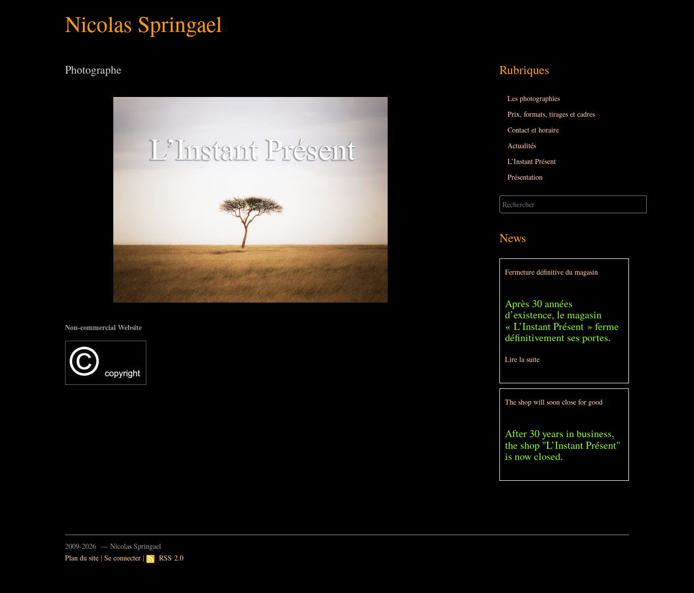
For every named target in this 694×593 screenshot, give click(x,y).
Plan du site (82, 558)
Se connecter (122, 558)
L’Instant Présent (532, 161)
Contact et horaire (533, 130)
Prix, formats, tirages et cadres (551, 114)
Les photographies (534, 98)
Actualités (522, 145)
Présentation (525, 177)
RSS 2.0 (168, 558)
